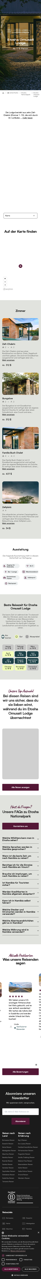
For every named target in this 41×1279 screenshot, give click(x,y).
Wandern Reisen (24, 1178)
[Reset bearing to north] (5, 285)
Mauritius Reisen (8, 1154)
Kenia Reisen (6, 1147)
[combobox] (3, 1233)
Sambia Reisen (7, 1164)
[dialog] (20, 1254)
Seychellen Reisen (8, 1171)
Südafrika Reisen (8, 1178)
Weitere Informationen (18, 1251)
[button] (20, 329)
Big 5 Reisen (22, 1140)
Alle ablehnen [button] (30, 1269)
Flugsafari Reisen (24, 1154)
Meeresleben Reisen (25, 1164)
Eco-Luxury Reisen (24, 1144)
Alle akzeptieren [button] (11, 1269)
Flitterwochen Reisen (25, 1150)
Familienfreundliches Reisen (28, 1147)
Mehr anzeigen (8, 360)
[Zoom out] (5, 281)
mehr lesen (27, 118)
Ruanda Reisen (7, 1161)
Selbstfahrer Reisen (25, 1171)
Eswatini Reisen (7, 1144)
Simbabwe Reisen (8, 1175)
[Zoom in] (5, 278)
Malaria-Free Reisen (25, 1161)
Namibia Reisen (7, 1157)
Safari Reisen (22, 1168)
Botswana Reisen (8, 1140)
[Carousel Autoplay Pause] (36, 1065)
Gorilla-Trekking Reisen (26, 1157)
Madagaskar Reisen (9, 1150)
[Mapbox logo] (8, 289)
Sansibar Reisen (8, 1168)
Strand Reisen (23, 1175)
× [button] (38, 1232)
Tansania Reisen (8, 1181)
